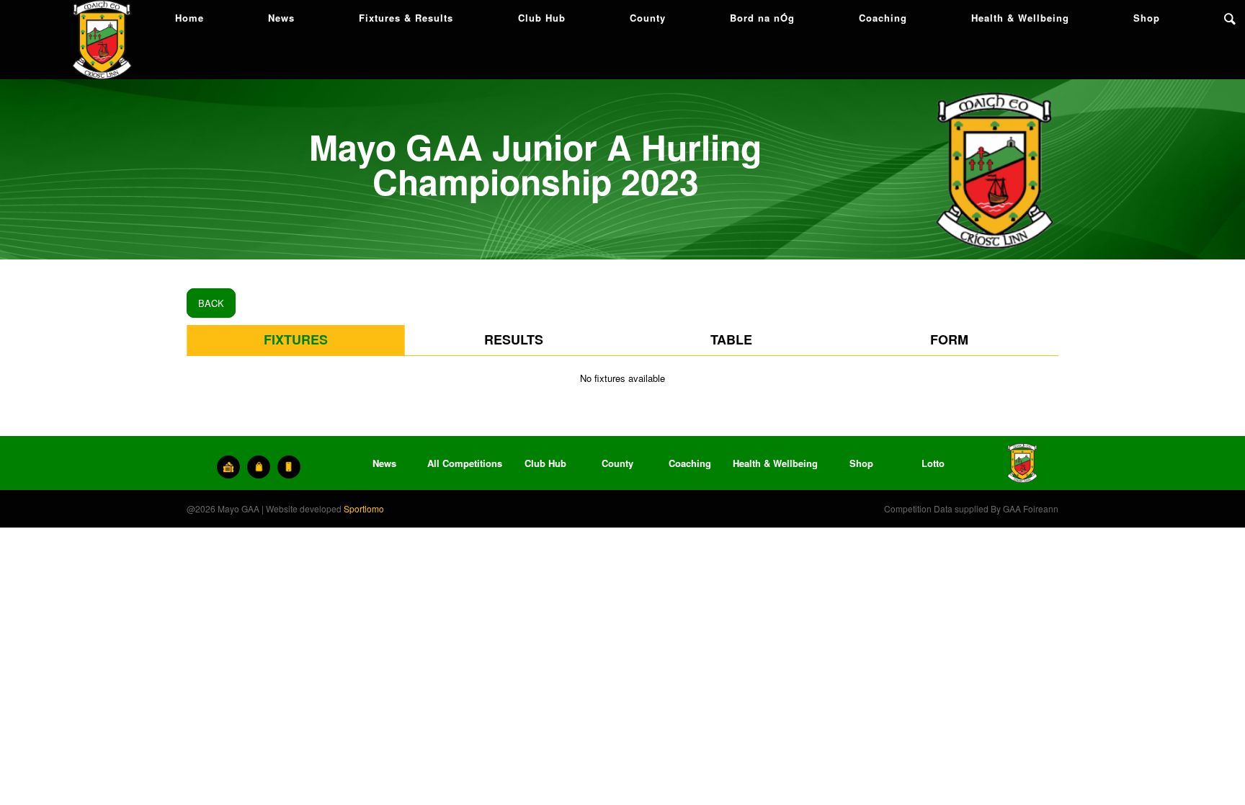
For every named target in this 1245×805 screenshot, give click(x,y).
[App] (288, 467)
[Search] (1230, 18)
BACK (211, 303)
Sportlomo (364, 508)
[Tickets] (228, 467)
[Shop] (258, 467)
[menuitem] (189, 18)
